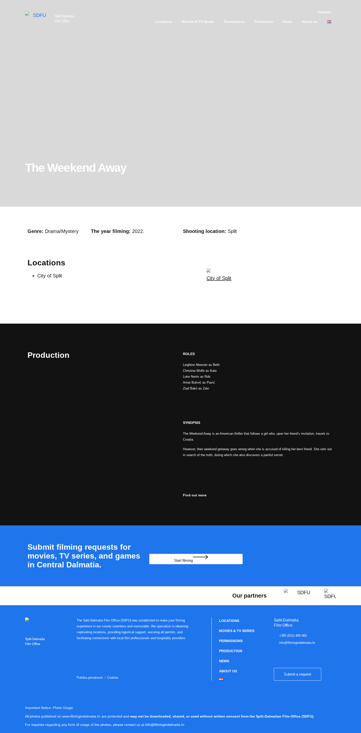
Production (263, 22)
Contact (324, 12)
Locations (163, 22)
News (287, 22)
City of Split (219, 278)
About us (309, 22)
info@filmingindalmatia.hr (164, 725)
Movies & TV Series (198, 22)
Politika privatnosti (90, 677)
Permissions (234, 22)
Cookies (113, 677)
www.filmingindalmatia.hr (81, 716)
